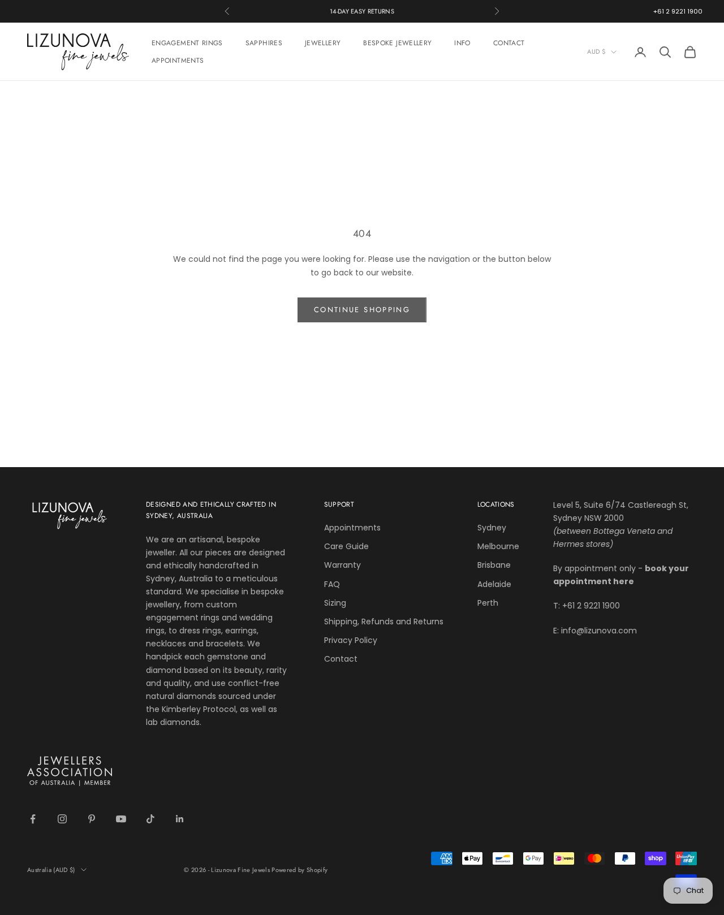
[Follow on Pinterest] (91, 819)
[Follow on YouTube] (121, 819)
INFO (462, 43)
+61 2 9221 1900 (678, 11)
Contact (340, 658)
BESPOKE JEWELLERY (397, 43)
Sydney (491, 527)
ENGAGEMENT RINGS (187, 43)
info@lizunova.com (599, 630)
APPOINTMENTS (178, 60)
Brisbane (494, 565)
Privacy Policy (350, 640)
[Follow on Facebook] (32, 819)
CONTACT (509, 43)
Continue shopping (362, 309)
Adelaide (494, 584)
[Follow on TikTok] (150, 819)
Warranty (342, 565)
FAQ (332, 584)
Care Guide (346, 546)
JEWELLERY (323, 43)
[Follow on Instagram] (62, 819)
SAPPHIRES (263, 43)
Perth (487, 602)
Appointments (352, 527)
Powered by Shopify (299, 869)
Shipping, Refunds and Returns (383, 621)
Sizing (335, 602)
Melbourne (498, 546)
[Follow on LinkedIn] (180, 819)
